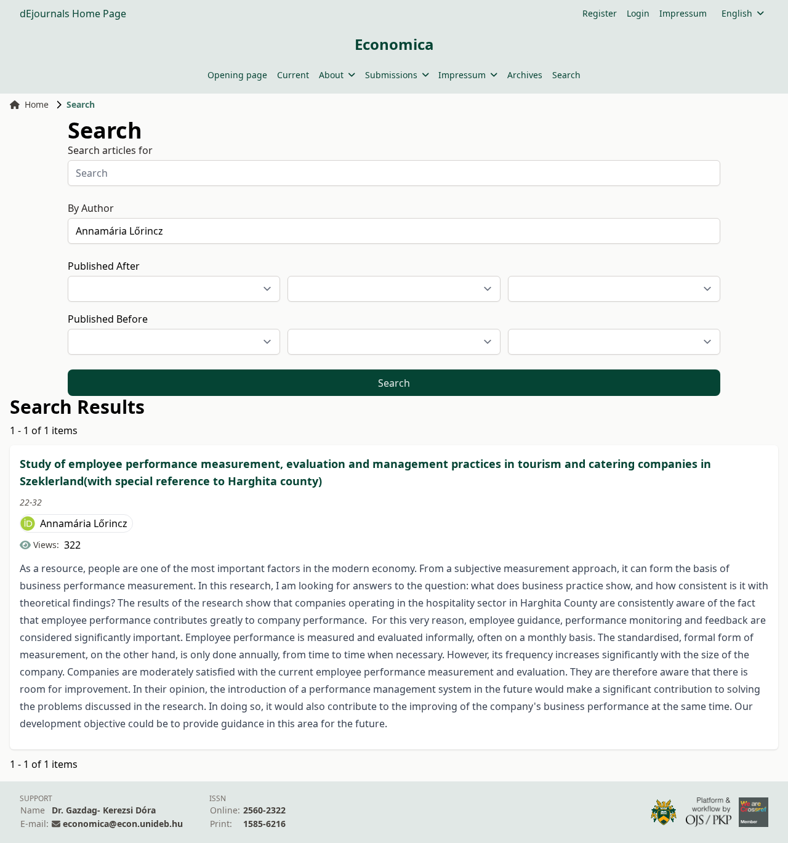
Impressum (683, 13)
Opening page (237, 75)
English (737, 13)
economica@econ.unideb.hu (123, 823)
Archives (524, 75)
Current (293, 75)
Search (566, 75)
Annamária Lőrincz (83, 523)
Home (37, 104)
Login (638, 13)
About (331, 75)
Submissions (391, 75)
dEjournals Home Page (73, 13)
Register (599, 13)
